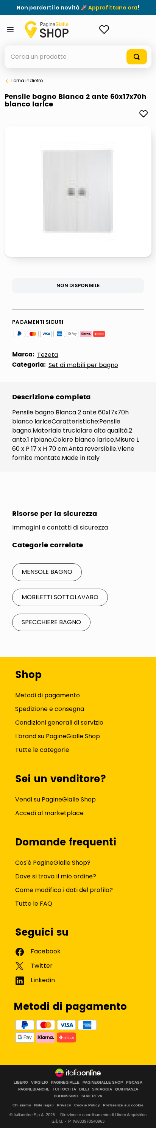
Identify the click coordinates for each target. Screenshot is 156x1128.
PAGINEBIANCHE (34, 1089)
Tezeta (47, 354)
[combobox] (78, 56)
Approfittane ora (112, 7)
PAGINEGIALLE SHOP (103, 1082)
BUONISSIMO (66, 1096)
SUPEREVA (91, 1096)
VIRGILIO (39, 1082)
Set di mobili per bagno (83, 365)
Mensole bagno (47, 571)
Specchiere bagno (51, 622)
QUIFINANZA (126, 1089)
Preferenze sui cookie (123, 1105)
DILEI (84, 1089)
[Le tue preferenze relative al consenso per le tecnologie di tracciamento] (143, 1115)
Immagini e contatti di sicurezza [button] (60, 527)
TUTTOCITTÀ (64, 1089)
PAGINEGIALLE (65, 1082)
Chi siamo (21, 1105)
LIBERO (21, 1082)
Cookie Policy (87, 1105)
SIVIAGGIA (102, 1089)
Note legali (44, 1105)
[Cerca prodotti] (136, 56)
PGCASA (134, 1082)
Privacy (64, 1105)
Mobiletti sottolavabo (60, 597)
